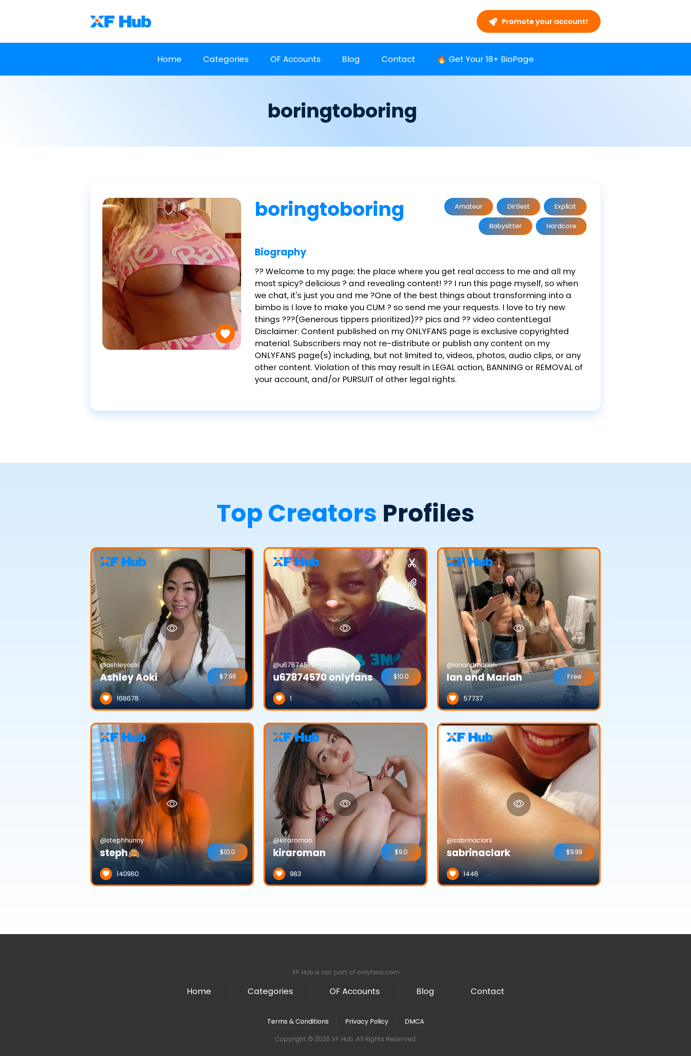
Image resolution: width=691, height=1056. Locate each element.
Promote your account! (544, 21)
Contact (398, 59)
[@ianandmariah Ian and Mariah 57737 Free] (519, 628)
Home (169, 59)
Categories (226, 59)
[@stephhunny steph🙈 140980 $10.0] (172, 804)
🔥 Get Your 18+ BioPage (485, 59)
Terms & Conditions (298, 1021)
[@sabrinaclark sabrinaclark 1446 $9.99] (519, 804)
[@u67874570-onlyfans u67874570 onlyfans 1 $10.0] (345, 628)
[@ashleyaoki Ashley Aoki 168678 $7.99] (172, 628)
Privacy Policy (366, 1021)
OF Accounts (295, 59)
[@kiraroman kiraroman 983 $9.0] (345, 804)
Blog (351, 59)
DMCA (414, 1021)
